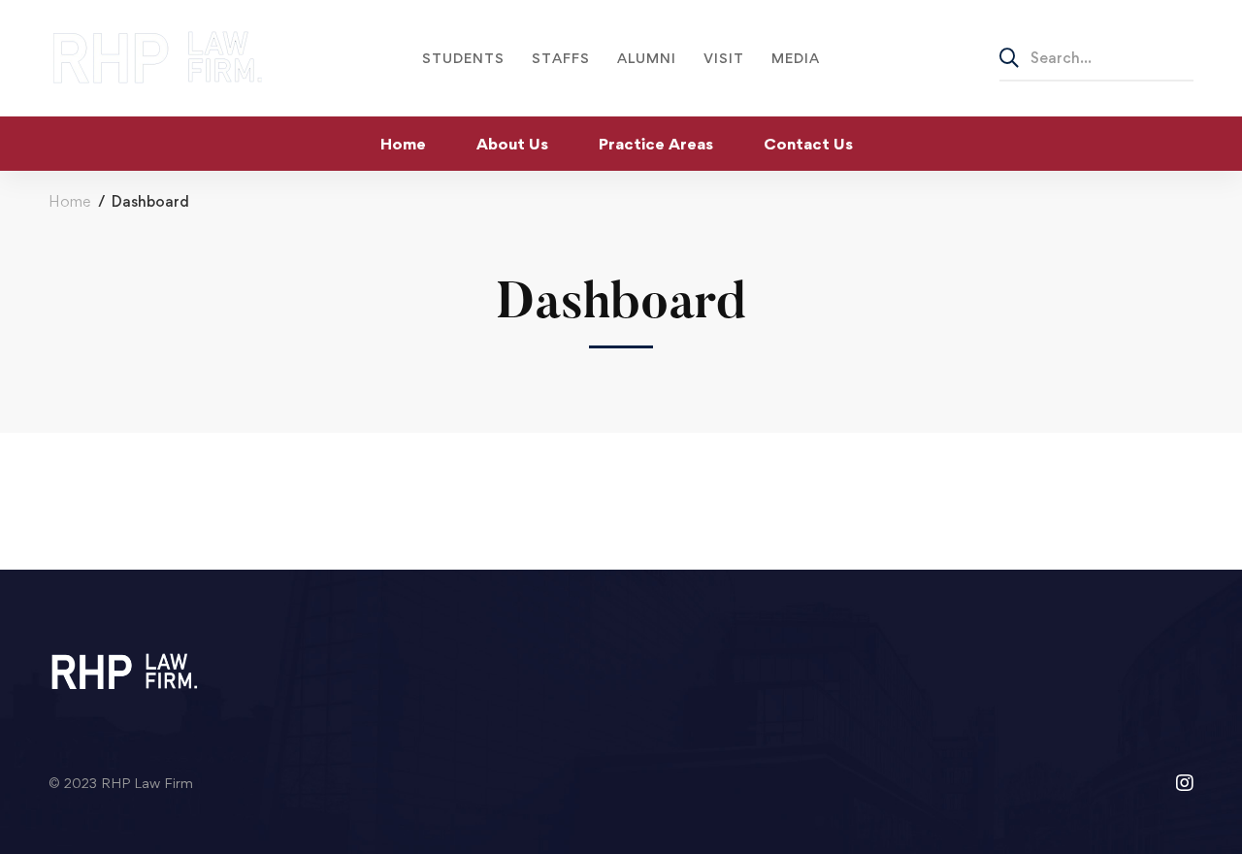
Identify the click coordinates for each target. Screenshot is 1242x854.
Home (69, 201)
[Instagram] (1184, 783)
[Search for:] (1096, 57)
